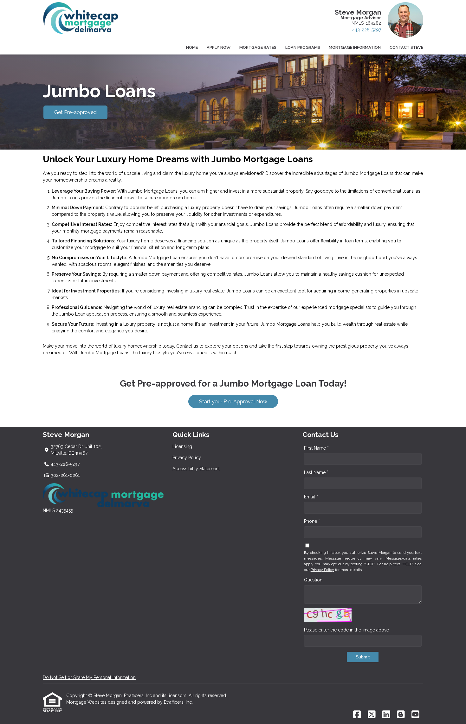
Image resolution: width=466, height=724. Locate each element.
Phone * (312, 521)
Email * (311, 496)
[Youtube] (415, 715)
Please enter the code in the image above (346, 629)
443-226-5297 (366, 29)
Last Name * (316, 472)
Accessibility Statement (196, 468)
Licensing (182, 446)
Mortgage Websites (87, 702)
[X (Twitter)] (371, 715)
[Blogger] (400, 715)
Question (313, 579)
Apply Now (218, 47)
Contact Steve (406, 47)
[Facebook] (357, 715)
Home (192, 47)
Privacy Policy (186, 457)
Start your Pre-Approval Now (233, 402)
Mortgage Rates (257, 47)
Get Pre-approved (75, 112)
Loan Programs (302, 47)
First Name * (316, 448)
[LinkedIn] (386, 715)
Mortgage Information (355, 47)
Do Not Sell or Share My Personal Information (89, 677)
